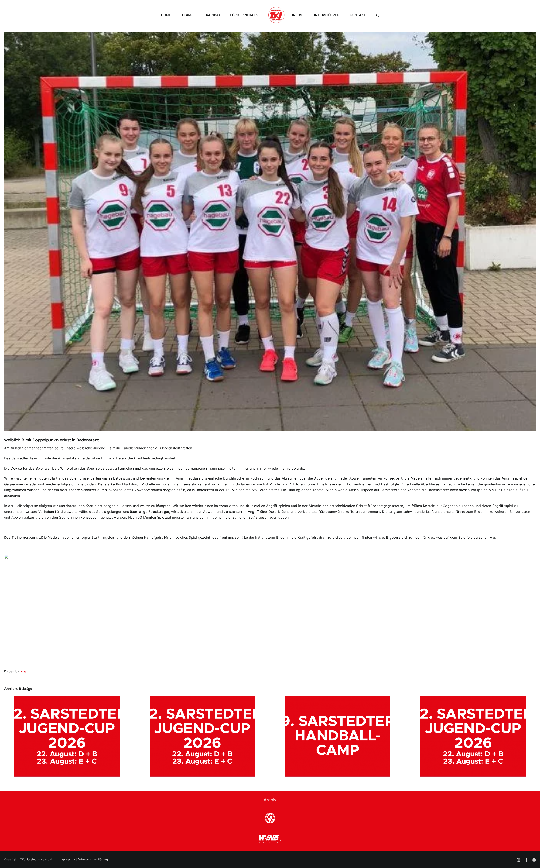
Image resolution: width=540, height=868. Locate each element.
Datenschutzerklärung (93, 859)
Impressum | (69, 859)
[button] (377, 15)
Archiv (270, 799)
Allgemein (27, 671)
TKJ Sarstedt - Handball (36, 859)
